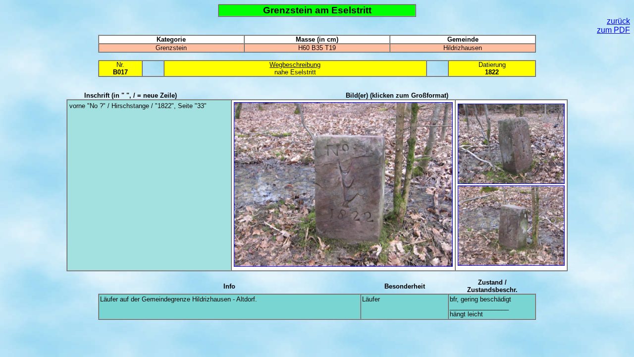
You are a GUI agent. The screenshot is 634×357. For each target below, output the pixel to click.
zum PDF (613, 30)
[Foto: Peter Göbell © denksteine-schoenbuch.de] (343, 264)
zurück (618, 21)
